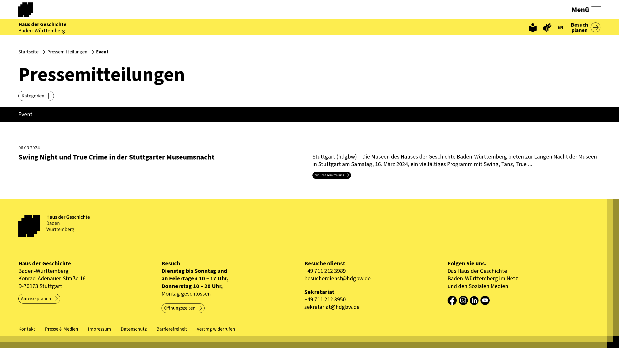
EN (560, 27)
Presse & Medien (61, 329)
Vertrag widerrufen (216, 329)
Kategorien (33, 96)
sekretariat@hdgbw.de (332, 307)
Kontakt (26, 329)
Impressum (99, 329)
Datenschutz (134, 329)
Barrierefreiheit (171, 329)
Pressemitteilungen (67, 52)
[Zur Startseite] (30, 9)
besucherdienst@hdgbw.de (337, 278)
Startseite (28, 52)
